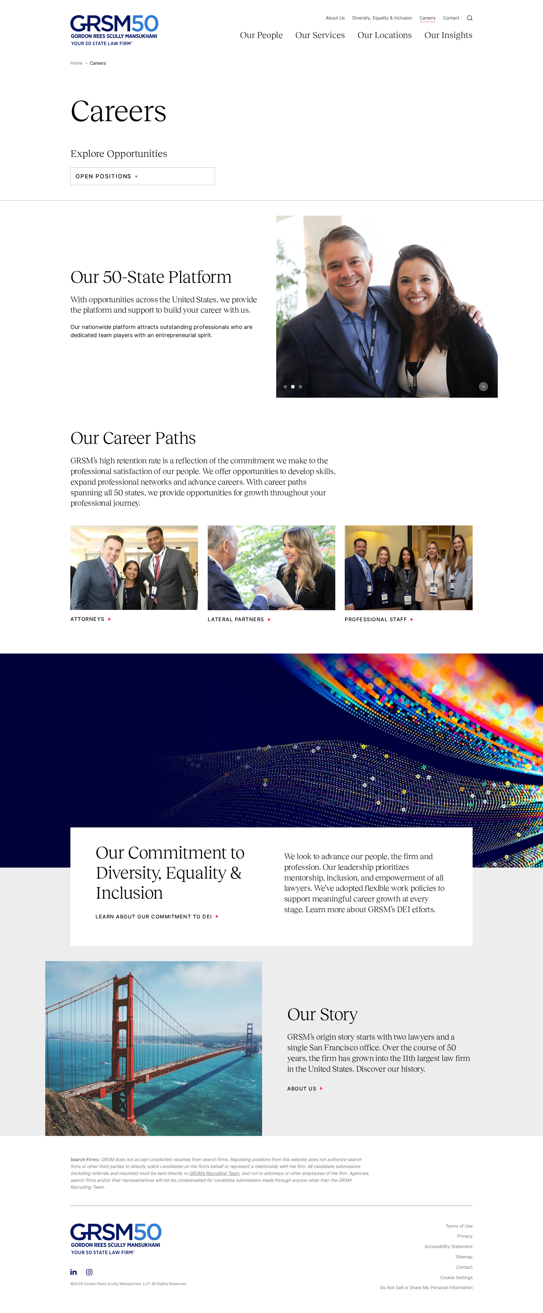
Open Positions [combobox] (103, 176)
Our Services (320, 35)
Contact (451, 17)
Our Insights (449, 35)
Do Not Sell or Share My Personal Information (426, 1287)
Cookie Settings (456, 1277)
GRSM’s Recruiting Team (214, 1173)
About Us (335, 17)
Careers (428, 17)
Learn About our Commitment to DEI (154, 916)
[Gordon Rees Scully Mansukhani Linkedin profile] (73, 1271)
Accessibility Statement (449, 1246)
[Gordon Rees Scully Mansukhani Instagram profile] (89, 1271)
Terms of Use (459, 1226)
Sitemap (464, 1256)
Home (76, 63)
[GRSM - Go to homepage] (114, 30)
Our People (261, 35)
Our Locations (385, 35)
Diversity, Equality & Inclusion (382, 17)
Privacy (465, 1236)
